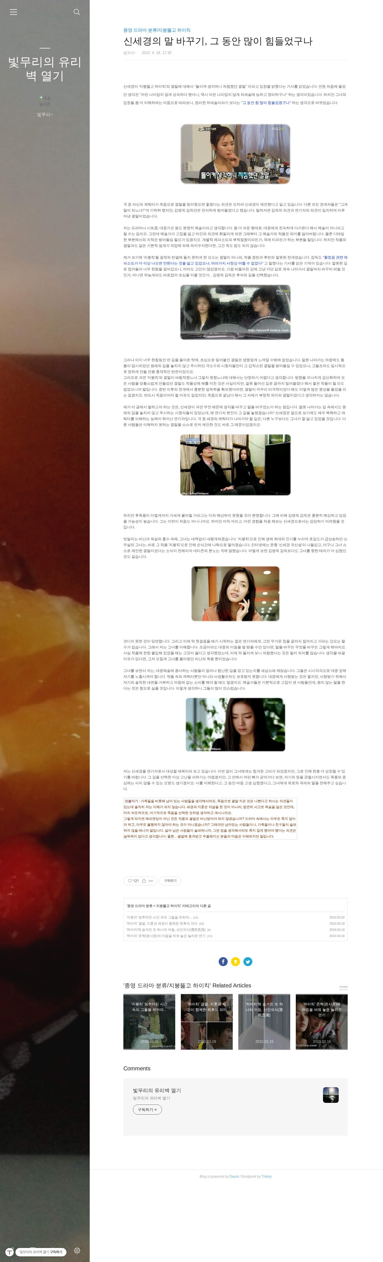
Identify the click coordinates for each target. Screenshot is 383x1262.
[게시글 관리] (150, 881)
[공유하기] (143, 881)
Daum (234, 1177)
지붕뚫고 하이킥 (168, 906)
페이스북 (223, 961)
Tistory (267, 1177)
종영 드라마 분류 (140, 906)
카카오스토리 (235, 961)
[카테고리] (13, 12)
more (344, 987)
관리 (78, 1250)
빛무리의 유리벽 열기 (45, 68)
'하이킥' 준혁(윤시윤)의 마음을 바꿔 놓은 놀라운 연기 (166, 936)
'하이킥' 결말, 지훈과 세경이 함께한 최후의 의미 (161, 923)
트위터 (247, 961)
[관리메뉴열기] (9, 1252)
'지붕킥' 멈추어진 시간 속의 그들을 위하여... (159, 917)
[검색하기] (77, 12)
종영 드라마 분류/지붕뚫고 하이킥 (157, 30)
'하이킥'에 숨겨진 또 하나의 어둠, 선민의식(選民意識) (166, 930)
